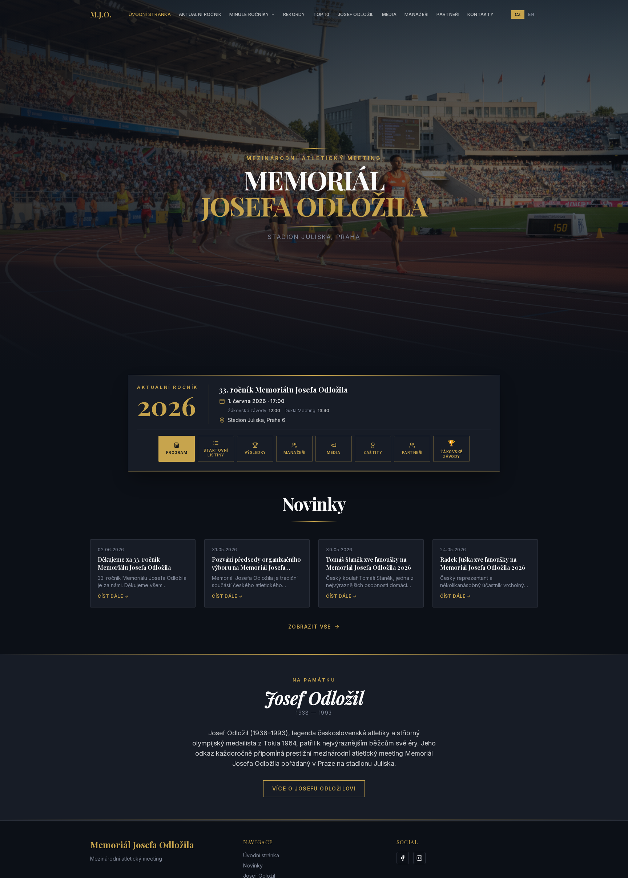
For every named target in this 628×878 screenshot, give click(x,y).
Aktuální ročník (200, 14)
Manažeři (416, 14)
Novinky (253, 865)
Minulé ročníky (249, 14)
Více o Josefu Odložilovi (314, 788)
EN (531, 14)
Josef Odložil (356, 14)
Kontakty (480, 14)
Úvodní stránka (150, 14)
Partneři (447, 14)
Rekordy (294, 14)
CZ (518, 14)
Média (389, 14)
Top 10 (321, 14)
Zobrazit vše (309, 626)
